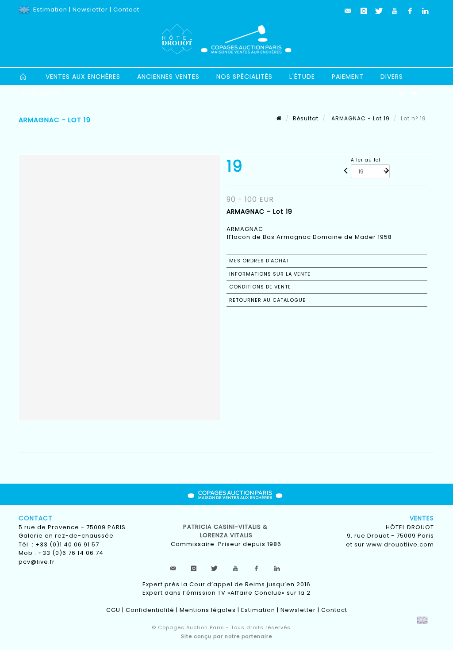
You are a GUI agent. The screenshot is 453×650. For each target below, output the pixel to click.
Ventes (422, 518)
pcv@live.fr (37, 562)
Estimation (50, 9)
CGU (113, 610)
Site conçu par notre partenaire (226, 636)
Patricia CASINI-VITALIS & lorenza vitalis (226, 531)
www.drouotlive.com (400, 544)
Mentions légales (208, 610)
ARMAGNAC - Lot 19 (360, 118)
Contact (126, 9)
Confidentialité (150, 610)
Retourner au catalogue (267, 300)
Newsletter (90, 9)
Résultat (306, 118)
